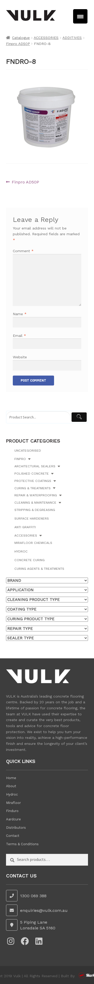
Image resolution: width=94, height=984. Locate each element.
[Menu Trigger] (80, 16)
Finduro (12, 811)
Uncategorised (27, 450)
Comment (23, 251)
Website (20, 357)
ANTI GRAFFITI (25, 527)
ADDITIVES (72, 38)
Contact (12, 836)
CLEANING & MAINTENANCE (35, 502)
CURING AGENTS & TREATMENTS (39, 569)
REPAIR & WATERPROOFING (35, 495)
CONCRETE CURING (29, 560)
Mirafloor (13, 803)
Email (19, 335)
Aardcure (13, 819)
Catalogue (21, 38)
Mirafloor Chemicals (33, 543)
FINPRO (20, 459)
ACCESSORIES (46, 38)
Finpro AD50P (18, 44)
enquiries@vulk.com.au (44, 910)
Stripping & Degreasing (34, 510)
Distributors (16, 828)
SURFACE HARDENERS (31, 518)
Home (11, 778)
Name (20, 314)
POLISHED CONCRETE (31, 473)
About (11, 786)
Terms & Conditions (22, 844)
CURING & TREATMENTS (32, 488)
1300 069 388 (33, 895)
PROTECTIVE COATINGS (32, 481)
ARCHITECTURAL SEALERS (34, 466)
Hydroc (21, 551)
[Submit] (79, 417)
